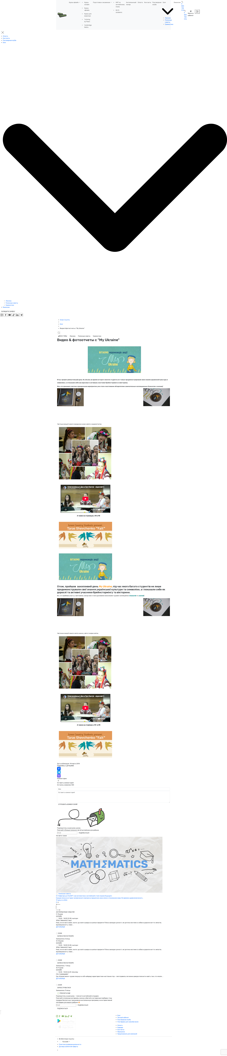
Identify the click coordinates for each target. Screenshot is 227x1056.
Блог (164, 2)
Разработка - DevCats (66, 1050)
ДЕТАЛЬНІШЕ (60, 927)
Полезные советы (12, 303)
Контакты (147, 2)
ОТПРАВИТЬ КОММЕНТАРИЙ (67, 804)
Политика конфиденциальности (70, 1044)
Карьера (120, 1027)
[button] (197, 12)
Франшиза (121, 1032)
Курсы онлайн (86, 3)
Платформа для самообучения (127, 1022)
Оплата (140, 2)
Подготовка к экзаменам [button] (101, 2)
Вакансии (177, 2)
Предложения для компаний (127, 1034)
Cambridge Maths (88, 26)
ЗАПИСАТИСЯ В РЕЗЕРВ (65, 936)
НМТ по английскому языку (120, 5)
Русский (66, 1042)
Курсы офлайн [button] (74, 2)
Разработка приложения (67, 1052)
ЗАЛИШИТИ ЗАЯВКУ (8, 311)
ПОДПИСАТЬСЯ (84, 833)
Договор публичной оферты (68, 1046)
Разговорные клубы (156, 3)
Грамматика (169, 24)
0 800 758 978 (182, 7)
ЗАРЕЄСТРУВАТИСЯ (64, 988)
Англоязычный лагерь (131, 3)
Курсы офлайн (86, 9)
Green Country (65, 320)
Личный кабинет (123, 1017)
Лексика (168, 18)
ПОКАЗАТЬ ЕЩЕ (64, 993)
